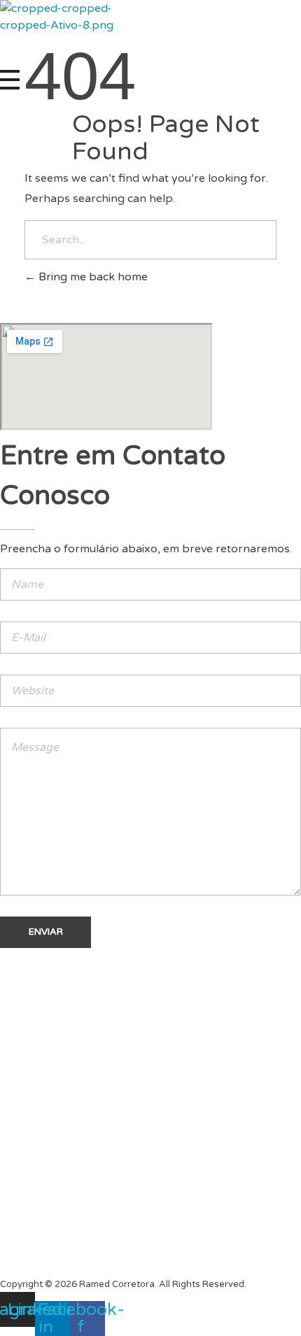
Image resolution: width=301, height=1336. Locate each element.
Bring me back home (92, 277)
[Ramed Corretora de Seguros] (62, 35)
